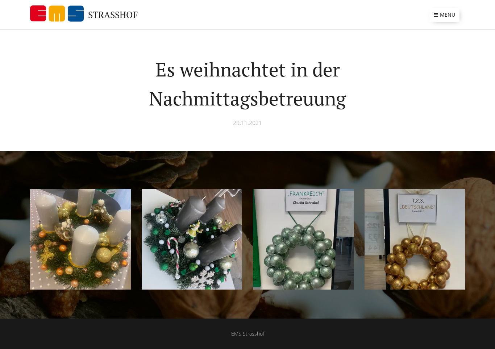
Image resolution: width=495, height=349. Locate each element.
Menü (447, 14)
